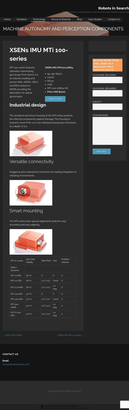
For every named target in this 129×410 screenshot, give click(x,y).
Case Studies (95, 19)
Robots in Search (113, 8)
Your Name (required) (104, 75)
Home (7, 19)
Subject (97, 102)
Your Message (100, 115)
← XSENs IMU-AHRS (12, 335)
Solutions (22, 19)
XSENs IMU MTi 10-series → (71, 335)
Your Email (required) (104, 88)
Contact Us (114, 19)
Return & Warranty (61, 19)
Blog (79, 19)
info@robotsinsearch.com (16, 364)
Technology (39, 19)
